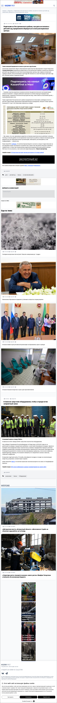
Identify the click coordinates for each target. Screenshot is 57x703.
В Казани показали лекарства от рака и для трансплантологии (18, 389)
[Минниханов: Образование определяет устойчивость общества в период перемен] (28, 276)
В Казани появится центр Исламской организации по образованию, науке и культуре (23, 344)
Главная (4, 10)
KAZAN (10, 5)
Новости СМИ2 (5, 200)
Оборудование (22, 476)
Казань (19, 174)
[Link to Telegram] (6, 673)
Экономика (12, 526)
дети (6, 174)
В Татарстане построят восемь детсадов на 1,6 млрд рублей (27, 152)
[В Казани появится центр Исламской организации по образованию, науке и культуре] (28, 321)
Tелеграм (30, 165)
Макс (25, 165)
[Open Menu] (2, 5)
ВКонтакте (37, 165)
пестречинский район (28, 174)
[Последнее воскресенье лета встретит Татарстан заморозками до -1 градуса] (28, 231)
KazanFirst (7, 171)
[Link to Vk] (2, 673)
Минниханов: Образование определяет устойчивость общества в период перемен (22, 299)
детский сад (12, 174)
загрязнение (8, 476)
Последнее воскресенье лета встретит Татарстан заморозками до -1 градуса (21, 254)
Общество (10, 10)
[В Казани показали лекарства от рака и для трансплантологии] (28, 366)
